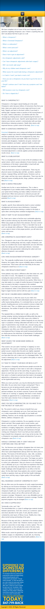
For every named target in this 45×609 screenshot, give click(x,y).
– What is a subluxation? (9, 44)
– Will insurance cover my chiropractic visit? (15, 90)
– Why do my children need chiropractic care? (16, 68)
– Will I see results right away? (11, 65)
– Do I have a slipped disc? (10, 93)
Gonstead (5, 132)
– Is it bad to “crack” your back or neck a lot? (16, 75)
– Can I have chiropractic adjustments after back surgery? (20, 61)
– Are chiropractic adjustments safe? (13, 58)
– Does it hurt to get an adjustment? (13, 54)
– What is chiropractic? (9, 37)
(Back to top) (35, 125)
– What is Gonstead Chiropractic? (12, 40)
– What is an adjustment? (10, 51)
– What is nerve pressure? (10, 47)
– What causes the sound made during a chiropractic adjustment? (22, 72)
